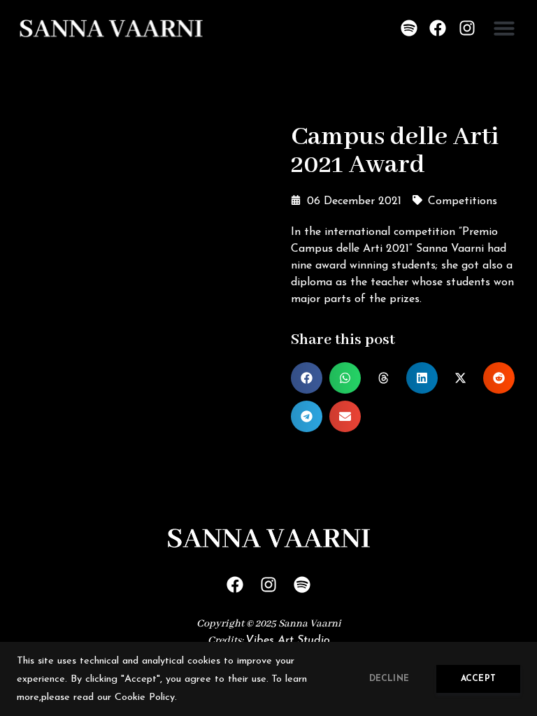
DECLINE (389, 679)
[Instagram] (467, 28)
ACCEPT (478, 679)
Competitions (462, 201)
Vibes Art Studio (287, 640)
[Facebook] (438, 28)
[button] (504, 28)
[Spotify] (409, 28)
